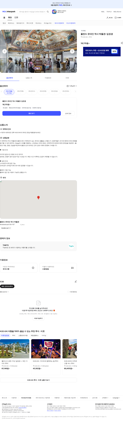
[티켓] (16, 17)
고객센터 (104, 398)
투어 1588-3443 (51, 406)
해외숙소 (11, 23)
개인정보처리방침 (26, 398)
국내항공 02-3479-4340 (68, 409)
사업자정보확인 (22, 407)
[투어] (9, 17)
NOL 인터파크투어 (7, 286)
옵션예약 (9, 78)
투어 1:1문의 (50, 410)
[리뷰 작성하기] (76, 281)
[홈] (4, 17)
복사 (23, 224)
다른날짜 (72, 86)
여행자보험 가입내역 (70, 398)
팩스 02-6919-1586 (52, 407)
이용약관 (14, 398)
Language (116, 398)
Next (77, 353)
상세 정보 (68, 113)
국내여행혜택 (70, 23)
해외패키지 (20, 23)
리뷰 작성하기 (38, 318)
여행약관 (56, 398)
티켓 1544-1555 (61, 406)
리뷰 (67, 78)
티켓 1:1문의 (57, 410)
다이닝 (44, 335)
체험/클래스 (35, 335)
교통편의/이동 (23, 335)
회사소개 (4, 398)
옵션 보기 (32, 113)
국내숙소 (38, 23)
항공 (4, 23)
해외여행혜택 (59, 23)
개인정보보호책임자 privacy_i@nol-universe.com (108, 409)
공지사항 (94, 398)
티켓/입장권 (5, 335)
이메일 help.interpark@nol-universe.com (69, 407)
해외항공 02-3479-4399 (53, 409)
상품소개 (29, 78)
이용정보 (48, 78)
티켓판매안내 (84, 398)
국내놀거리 (48, 23)
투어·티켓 (30, 23)
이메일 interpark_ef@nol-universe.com (105, 407)
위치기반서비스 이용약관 (43, 398)
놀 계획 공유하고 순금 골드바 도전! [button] (31, 12)
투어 (13, 335)
